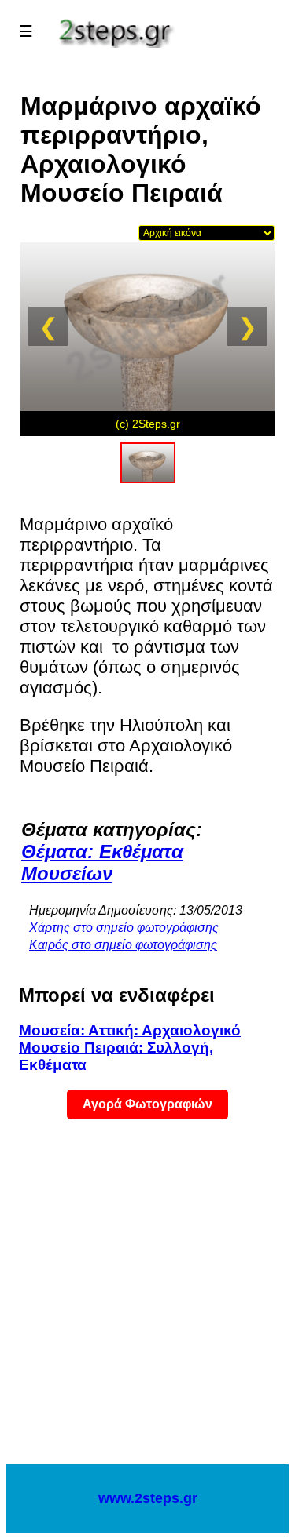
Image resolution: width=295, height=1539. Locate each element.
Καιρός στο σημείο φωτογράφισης (123, 944)
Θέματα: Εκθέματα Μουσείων (102, 862)
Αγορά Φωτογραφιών (147, 1104)
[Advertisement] (147, 1302)
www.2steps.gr (147, 1498)
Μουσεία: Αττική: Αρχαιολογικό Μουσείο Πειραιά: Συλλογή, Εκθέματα (130, 1047)
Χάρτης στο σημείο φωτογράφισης (124, 927)
